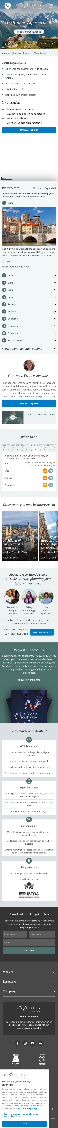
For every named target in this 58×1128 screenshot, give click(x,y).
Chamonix (13, 318)
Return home (15, 340)
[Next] (53, 226)
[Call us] (8, 6)
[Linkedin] (40, 1043)
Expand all (50, 188)
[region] (29, 160)
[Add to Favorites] (5, 44)
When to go (40, 52)
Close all (37, 188)
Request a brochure (29, 680)
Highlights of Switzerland (12, 542)
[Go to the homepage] (30, 5)
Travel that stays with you (39, 414)
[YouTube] (33, 1043)
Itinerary (16, 52)
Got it (24, 1123)
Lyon (10, 202)
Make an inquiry (29, 130)
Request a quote (29, 403)
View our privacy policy (26, 1108)
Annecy (12, 304)
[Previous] (5, 226)
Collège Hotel (19, 266)
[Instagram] (25, 1043)
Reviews (27, 52)
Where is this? (48, 43)
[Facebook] (17, 1043)
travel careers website (29, 1028)
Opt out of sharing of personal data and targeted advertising (22, 1115)
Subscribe (29, 950)
